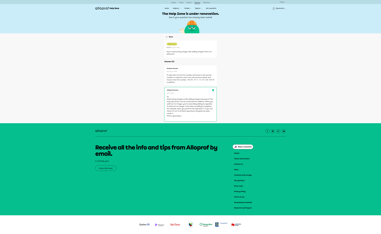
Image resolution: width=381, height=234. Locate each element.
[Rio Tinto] (175, 224)
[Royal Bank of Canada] (221, 224)
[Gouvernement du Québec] (144, 224)
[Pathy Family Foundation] (160, 224)
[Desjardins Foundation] (206, 225)
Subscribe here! (106, 168)
